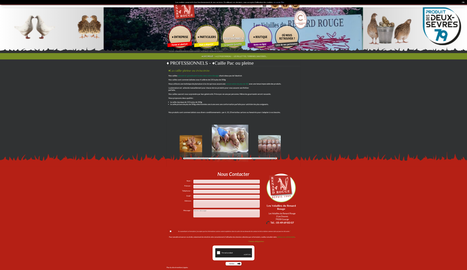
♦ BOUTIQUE (260, 37)
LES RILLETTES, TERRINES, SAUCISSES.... (250, 56)
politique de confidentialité (286, 237)
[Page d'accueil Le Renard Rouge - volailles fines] (185, 18)
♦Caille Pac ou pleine (216, 51)
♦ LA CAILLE (204, 51)
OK (463, 2)
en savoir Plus (278, 2)
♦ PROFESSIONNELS (233, 36)
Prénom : (188, 186)
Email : (189, 196)
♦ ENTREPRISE (180, 37)
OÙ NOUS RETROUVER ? (287, 36)
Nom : (189, 181)
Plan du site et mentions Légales (177, 267)
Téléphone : (187, 191)
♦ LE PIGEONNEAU (223, 56)
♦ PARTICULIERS (207, 37)
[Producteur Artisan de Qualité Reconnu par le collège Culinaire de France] (300, 19)
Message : (187, 210)
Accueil (171, 51)
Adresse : (188, 201)
